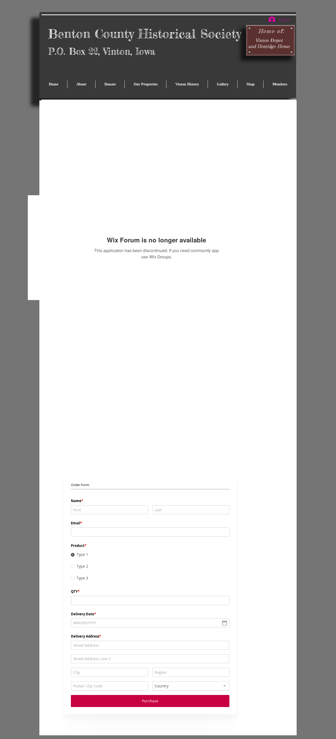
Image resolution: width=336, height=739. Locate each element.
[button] (145, 84)
